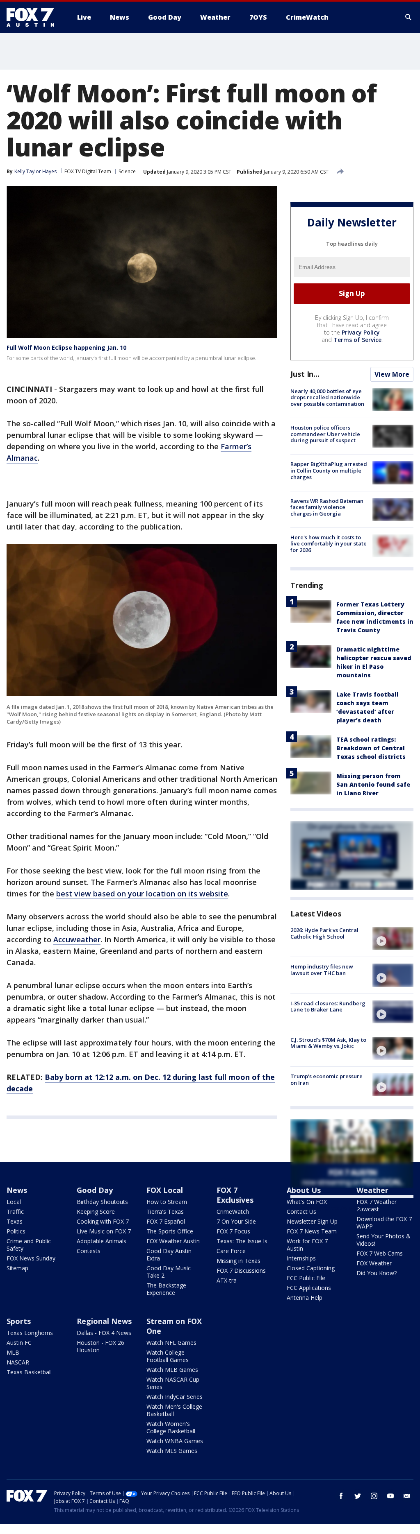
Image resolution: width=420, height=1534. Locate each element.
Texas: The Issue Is (242, 1241)
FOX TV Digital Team (87, 171)
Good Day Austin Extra (169, 1254)
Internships (301, 1258)
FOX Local (164, 1190)
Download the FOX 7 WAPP (384, 1222)
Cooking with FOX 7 (103, 1221)
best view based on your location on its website (142, 893)
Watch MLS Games (171, 1451)
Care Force (231, 1251)
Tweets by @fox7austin (326, 1208)
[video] (392, 938)
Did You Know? (376, 1273)
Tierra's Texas (165, 1211)
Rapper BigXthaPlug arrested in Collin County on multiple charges (328, 470)
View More (391, 374)
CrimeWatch (233, 1211)
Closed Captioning (311, 1268)
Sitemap (17, 1268)
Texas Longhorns (30, 1333)
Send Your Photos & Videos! (383, 1239)
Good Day (95, 1190)
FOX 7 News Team (312, 1231)
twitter (357, 1495)
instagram (374, 1495)
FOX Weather (374, 1263)
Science (127, 171)
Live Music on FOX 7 (104, 1231)
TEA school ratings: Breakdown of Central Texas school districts (371, 747)
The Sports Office (169, 1231)
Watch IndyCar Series (174, 1397)
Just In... (305, 374)
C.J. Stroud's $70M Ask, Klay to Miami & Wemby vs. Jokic (328, 1043)
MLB (13, 1352)
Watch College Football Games (167, 1356)
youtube (390, 1495)
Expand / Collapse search (408, 17)
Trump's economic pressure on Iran (326, 1079)
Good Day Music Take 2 (168, 1271)
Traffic (15, 1211)
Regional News (104, 1321)
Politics (16, 1231)
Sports (19, 1321)
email (406, 1495)
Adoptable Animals (101, 1241)
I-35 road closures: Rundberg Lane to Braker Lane (327, 1007)
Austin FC (19, 1342)
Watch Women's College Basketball (170, 1427)
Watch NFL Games (171, 1342)
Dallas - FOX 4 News (104, 1333)
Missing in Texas (238, 1261)
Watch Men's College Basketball (174, 1410)
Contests (88, 1251)
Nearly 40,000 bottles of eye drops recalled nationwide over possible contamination (327, 397)
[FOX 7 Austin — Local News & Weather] (34, 17)
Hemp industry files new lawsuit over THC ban (321, 970)
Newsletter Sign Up (312, 1221)
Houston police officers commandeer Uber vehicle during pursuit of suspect (325, 434)
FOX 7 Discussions (241, 1270)
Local (14, 1202)
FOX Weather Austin (173, 1241)
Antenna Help (304, 1297)
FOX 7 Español (165, 1221)
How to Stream (166, 1202)
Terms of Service (357, 340)
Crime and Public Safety (29, 1244)
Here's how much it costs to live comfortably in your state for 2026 (328, 544)
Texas (15, 1221)
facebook (341, 1495)
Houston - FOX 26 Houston (100, 1346)
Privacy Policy (361, 332)
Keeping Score (96, 1211)
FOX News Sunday (31, 1258)
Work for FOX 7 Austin (307, 1244)
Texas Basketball (29, 1372)
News (17, 1190)
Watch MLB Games (172, 1369)
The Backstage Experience (166, 1288)
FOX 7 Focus (233, 1231)
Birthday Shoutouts (102, 1202)
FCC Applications (309, 1288)
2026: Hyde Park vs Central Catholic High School (324, 933)
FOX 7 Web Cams (379, 1253)
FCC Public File (306, 1278)
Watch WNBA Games (174, 1441)
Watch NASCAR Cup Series (172, 1383)
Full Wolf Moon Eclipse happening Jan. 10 (66, 347)
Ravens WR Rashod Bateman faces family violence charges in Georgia (326, 507)
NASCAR (18, 1362)
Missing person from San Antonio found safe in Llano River (373, 784)
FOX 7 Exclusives (235, 1195)
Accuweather (76, 939)
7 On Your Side (236, 1221)
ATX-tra (227, 1280)
